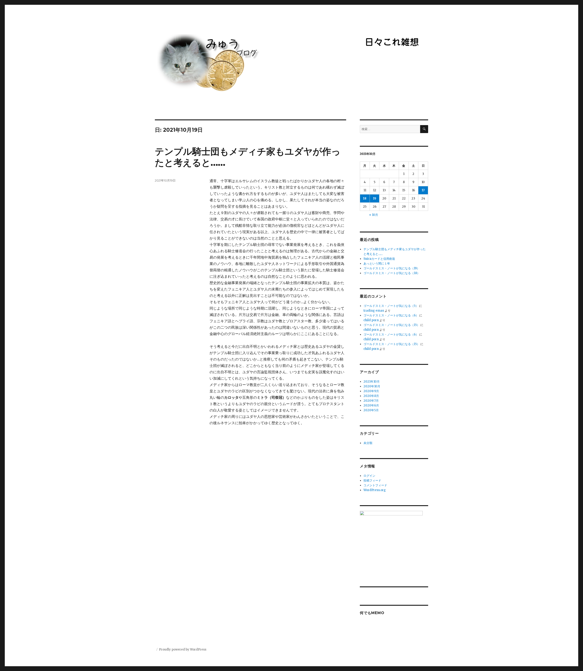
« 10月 (373, 215)
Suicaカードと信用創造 (379, 259)
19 (374, 198)
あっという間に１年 (376, 263)
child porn (371, 320)
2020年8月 (371, 396)
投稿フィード (372, 480)
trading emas (373, 311)
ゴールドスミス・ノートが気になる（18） (391, 273)
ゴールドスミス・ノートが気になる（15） (391, 325)
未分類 (367, 443)
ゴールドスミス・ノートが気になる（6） (391, 315)
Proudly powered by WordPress (182, 649)
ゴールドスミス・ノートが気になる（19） (391, 268)
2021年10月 (371, 381)
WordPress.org (374, 490)
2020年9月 (371, 391)
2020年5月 (371, 410)
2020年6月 (371, 405)
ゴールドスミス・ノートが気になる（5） (390, 306)
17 (423, 190)
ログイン (369, 476)
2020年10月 (371, 386)
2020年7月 (371, 401)
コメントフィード (375, 485)
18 (364, 198)
